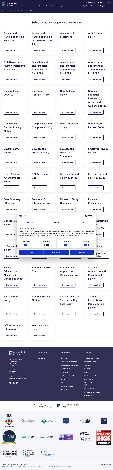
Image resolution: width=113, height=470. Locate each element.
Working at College (90, 361)
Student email (65, 369)
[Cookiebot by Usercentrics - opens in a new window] (86, 216)
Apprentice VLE (66, 379)
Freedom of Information (92, 392)
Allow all (82, 252)
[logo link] (85, 437)
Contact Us (88, 395)
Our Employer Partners (91, 358)
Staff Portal (41, 358)
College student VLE (67, 376)
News (86, 372)
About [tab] (83, 222)
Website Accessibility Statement (63, 466)
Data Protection (89, 388)
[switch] (46, 245)
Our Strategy (88, 379)
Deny (31, 252)
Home (3, 11)
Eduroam (64, 383)
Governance (88, 369)
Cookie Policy (5, 466)
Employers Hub (73, 6)
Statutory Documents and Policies (92, 384)
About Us (10, 11)
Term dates (64, 358)
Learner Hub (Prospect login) (70, 365)
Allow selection (56, 252)
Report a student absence (69, 361)
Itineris (109, 464)
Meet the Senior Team (91, 376)
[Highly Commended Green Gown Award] (9, 437)
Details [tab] (56, 222)
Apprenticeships (59, 6)
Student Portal (65, 372)
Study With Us (45, 6)
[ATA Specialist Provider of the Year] (66, 437)
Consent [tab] (30, 222)
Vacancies (87, 365)
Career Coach (65, 390)
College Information (89, 6)
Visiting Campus (104, 6)
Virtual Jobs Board (67, 386)
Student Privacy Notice (23, 466)
